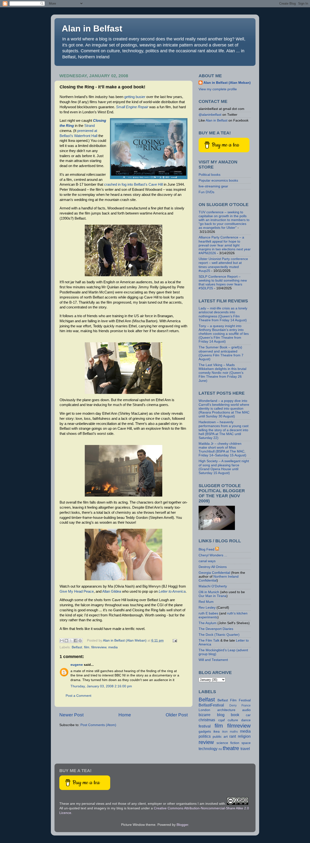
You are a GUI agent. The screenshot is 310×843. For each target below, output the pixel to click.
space (246, 743)
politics (205, 736)
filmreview (98, 647)
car (248, 715)
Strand (89, 126)
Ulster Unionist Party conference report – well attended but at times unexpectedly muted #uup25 (223, 265)
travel (245, 748)
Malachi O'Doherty (213, 586)
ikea (216, 731)
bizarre (204, 715)
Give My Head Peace (77, 591)
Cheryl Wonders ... (213, 555)
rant (232, 736)
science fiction (228, 743)
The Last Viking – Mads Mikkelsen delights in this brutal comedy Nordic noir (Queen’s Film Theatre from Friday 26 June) (222, 373)
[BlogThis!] (66, 640)
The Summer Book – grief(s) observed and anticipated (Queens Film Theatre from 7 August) (221, 353)
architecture (226, 710)
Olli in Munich (209, 592)
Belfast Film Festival (234, 700)
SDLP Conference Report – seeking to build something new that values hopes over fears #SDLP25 (223, 282)
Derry (233, 705)
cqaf (221, 720)
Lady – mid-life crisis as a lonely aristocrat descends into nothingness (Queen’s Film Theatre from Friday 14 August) (223, 314)
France (246, 705)
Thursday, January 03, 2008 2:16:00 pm (101, 686)
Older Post (177, 714)
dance (246, 720)
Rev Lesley (207, 607)
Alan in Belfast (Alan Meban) (227, 82)
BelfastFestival (211, 705)
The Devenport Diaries (216, 629)
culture (233, 720)
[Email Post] (174, 640)
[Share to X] (71, 640)
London (204, 710)
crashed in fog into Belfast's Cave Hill (133, 184)
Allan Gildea (111, 591)
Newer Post (71, 714)
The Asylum (208, 623)
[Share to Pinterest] (80, 640)
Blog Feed (206, 549)
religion (244, 736)
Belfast (77, 647)
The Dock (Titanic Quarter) (219, 634)
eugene (76, 665)
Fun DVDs (206, 192)
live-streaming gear (213, 186)
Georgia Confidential (214, 573)
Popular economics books (218, 180)
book (235, 715)
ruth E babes (208, 613)
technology (208, 748)
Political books (209, 174)
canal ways (207, 561)
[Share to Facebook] (75, 640)
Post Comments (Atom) (98, 725)
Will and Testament (213, 660)
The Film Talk (209, 640)
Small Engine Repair (132, 107)
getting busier (134, 97)
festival (205, 726)
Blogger (182, 825)
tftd (220, 749)
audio (246, 710)
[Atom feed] (217, 549)
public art (220, 736)
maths (234, 731)
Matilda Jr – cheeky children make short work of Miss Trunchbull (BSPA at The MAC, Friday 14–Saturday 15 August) (222, 449)
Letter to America (172, 591)
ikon (225, 731)
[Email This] (61, 640)
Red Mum (206, 602)
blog (221, 715)
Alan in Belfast (92, 28)
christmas (207, 720)
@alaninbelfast (210, 114)
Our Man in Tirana (212, 596)
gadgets (205, 731)
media (113, 647)
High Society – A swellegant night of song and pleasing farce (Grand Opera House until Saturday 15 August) (224, 467)
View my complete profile (218, 89)
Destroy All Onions (213, 567)
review (206, 742)
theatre (231, 748)
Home (124, 714)
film (86, 647)
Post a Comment (78, 695)
